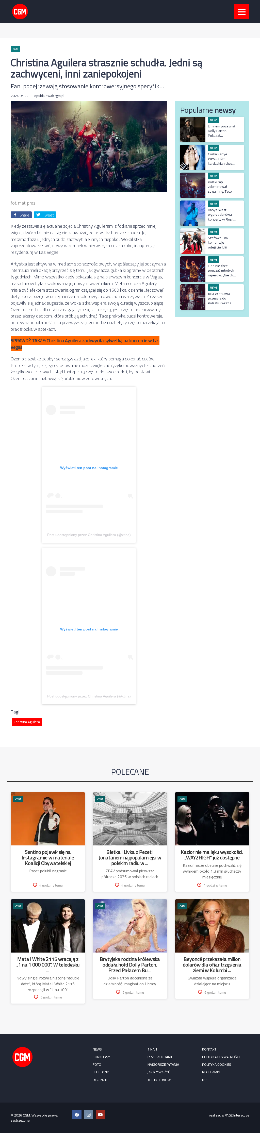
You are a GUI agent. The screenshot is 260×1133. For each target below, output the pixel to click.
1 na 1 (152, 1049)
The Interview (159, 1079)
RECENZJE (100, 1079)
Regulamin (211, 1072)
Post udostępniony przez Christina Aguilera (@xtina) (89, 535)
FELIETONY (101, 1072)
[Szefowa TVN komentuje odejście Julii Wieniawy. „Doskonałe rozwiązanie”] (192, 231)
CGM (18, 799)
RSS (205, 1079)
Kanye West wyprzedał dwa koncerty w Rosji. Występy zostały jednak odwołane (221, 219)
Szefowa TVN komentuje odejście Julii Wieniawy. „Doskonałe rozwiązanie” (218, 249)
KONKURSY (101, 1057)
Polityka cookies (216, 1064)
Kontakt (209, 1049)
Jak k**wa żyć (159, 1072)
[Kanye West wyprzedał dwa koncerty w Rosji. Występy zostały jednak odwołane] (192, 203)
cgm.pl (59, 95)
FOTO (97, 1064)
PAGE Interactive (237, 1115)
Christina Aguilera (27, 722)
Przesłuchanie (160, 1057)
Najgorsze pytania (163, 1064)
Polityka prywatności (221, 1057)
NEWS (97, 1049)
